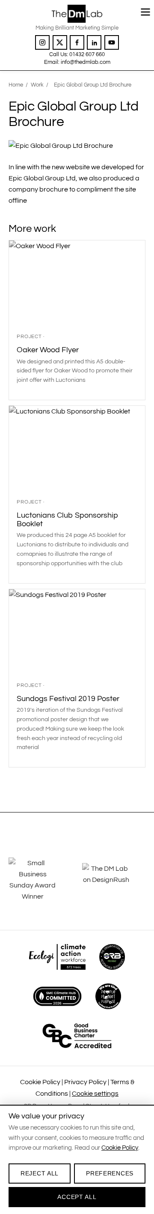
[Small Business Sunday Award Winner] (37, 879)
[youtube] (111, 42)
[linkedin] (94, 42)
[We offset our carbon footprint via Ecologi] (57, 957)
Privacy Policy (85, 1082)
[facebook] (77, 42)
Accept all (76, 1196)
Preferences (109, 1173)
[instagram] (42, 42)
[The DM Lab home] (76, 14)
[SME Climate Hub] (57, 996)
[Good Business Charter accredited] (77, 1036)
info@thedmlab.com (85, 62)
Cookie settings (95, 1093)
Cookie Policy (40, 1082)
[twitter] (60, 42)
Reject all (40, 1173)
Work (37, 85)
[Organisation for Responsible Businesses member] (112, 957)
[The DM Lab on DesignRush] (110, 880)
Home (16, 85)
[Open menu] (145, 12)
